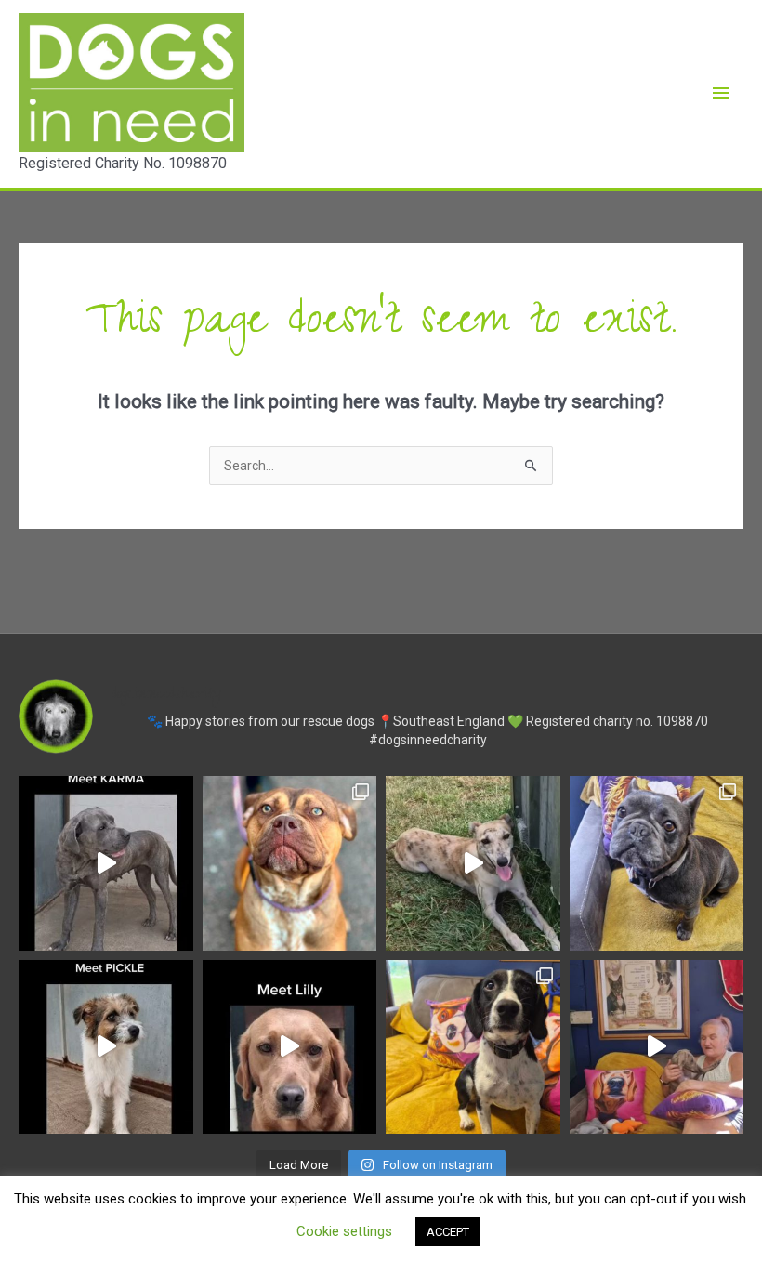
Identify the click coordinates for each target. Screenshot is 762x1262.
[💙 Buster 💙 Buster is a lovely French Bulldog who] (657, 863)
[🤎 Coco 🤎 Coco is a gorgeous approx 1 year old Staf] (290, 863)
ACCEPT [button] (448, 1232)
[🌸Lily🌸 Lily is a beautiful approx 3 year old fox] (290, 1047)
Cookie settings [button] (344, 1231)
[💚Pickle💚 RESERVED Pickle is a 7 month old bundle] (106, 1047)
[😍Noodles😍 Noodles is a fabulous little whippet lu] (473, 863)
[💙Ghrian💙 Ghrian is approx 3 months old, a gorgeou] (657, 1047)
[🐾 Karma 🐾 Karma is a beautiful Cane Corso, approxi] (106, 863)
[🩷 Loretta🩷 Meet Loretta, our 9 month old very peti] (473, 1047)
